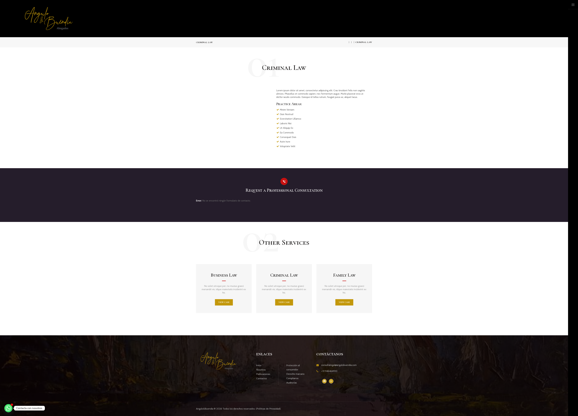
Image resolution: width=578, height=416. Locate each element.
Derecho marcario (295, 373)
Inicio (258, 365)
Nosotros (261, 369)
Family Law (344, 275)
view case (223, 302)
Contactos (261, 378)
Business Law (224, 275)
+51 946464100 (329, 371)
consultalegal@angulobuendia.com (339, 365)
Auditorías (291, 382)
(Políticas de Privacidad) (268, 408)
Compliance (292, 378)
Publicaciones (263, 374)
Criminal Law (284, 275)
